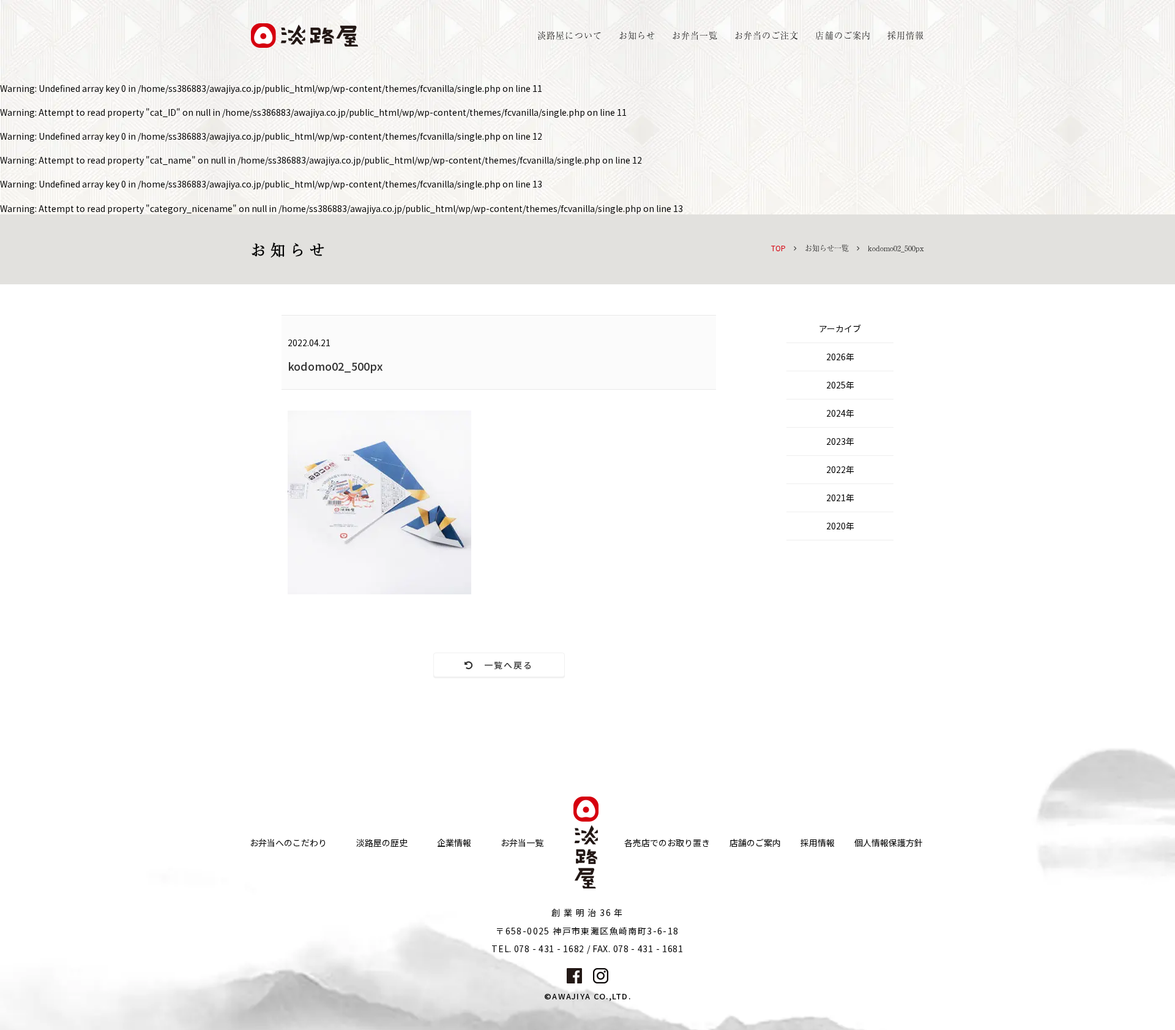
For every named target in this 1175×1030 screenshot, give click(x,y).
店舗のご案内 (755, 843)
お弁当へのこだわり (288, 843)
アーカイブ (840, 328)
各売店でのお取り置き (667, 843)
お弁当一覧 (695, 35)
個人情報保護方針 (888, 843)
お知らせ (637, 35)
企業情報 (454, 843)
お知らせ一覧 (827, 248)
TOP (778, 248)
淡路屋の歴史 (382, 843)
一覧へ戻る (504, 665)
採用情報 (905, 35)
